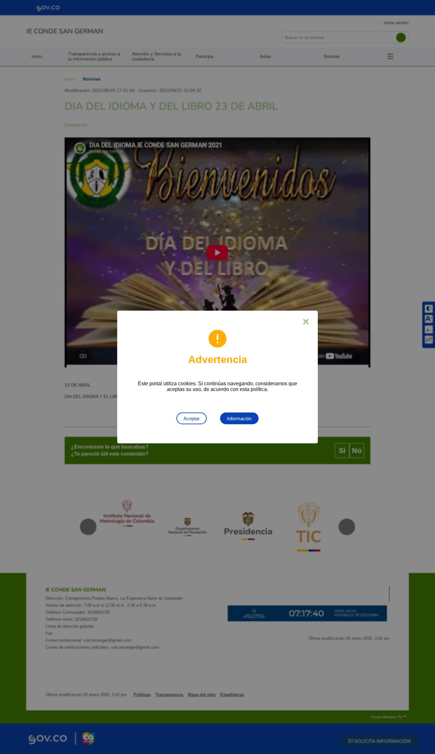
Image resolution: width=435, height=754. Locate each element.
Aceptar (191, 418)
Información (239, 418)
